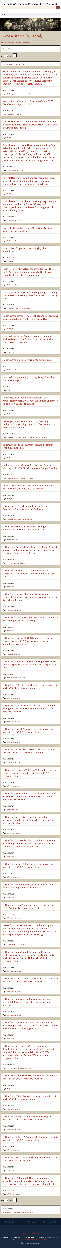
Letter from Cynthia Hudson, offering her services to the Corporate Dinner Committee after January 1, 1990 (30, 664)
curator (17, 654)
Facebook (9, 1222)
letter (14, 138)
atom (4, 1212)
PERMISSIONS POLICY (30, 1233)
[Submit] (58, 7)
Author (17, 64)
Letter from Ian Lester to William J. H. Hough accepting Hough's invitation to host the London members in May (28, 820)
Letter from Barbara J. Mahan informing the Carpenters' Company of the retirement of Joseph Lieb (29, 573)
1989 (8, 170)
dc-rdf (11, 1212)
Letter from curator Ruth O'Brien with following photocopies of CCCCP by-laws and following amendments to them (28, 641)
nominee (23, 170)
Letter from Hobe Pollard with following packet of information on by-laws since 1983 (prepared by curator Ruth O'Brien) (29, 796)
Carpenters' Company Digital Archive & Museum (30, 3)
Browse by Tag (16, 42)
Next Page (15, 55)
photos (12, 499)
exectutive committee (21, 437)
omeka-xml (27, 1212)
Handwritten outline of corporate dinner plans (27, 359)
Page (2, 56)
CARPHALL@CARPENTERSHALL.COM (34, 1239)
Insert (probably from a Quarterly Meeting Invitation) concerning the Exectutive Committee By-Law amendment (29, 424)
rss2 (33, 1212)
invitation (32, 437)
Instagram (29, 1222)
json (22, 1212)
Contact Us (50, 1222)
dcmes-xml (17, 1212)
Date (22, 64)
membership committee (22, 308)
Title (10, 64)
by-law (12, 261)
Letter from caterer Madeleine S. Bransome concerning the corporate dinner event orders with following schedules (30, 597)
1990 (8, 94)
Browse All (6, 42)
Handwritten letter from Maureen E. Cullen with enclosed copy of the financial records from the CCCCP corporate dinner (28, 339)
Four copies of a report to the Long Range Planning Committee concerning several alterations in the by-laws (30, 295)
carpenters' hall (15, 94)
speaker (29, 94)
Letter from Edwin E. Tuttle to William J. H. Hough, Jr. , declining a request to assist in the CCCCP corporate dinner (29, 773)
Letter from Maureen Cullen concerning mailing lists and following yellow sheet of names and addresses (28, 1002)
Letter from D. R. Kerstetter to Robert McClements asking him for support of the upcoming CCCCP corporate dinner (29, 708)
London (23, 94)
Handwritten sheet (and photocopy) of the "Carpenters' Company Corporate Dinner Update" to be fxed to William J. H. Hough (30, 400)
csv (7, 1212)
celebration (13, 220)
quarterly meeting (16, 114)
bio (11, 138)
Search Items (26, 42)
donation (21, 285)
